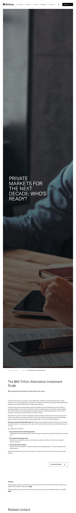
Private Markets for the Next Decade (36, 370)
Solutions (28, 4)
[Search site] (59, 4)
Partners (36, 4)
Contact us (66, 4)
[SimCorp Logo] (8, 4)
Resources (43, 4)
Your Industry (19, 4)
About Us (51, 4)
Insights (22, 370)
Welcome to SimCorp (13, 370)
